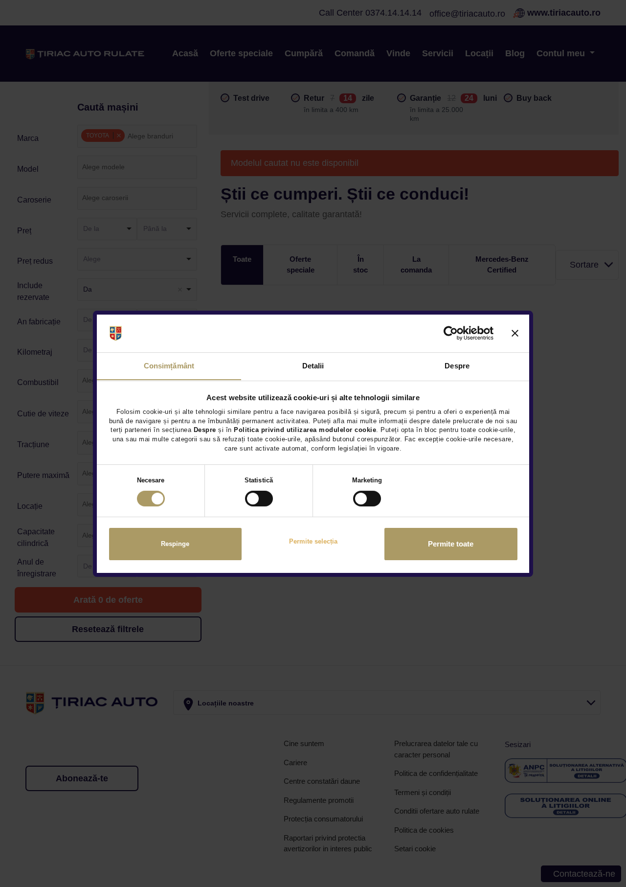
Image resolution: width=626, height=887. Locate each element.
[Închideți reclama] (515, 333)
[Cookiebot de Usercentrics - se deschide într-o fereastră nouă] (450, 333)
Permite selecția (313, 541)
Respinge (175, 543)
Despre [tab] (457, 365)
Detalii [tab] (313, 365)
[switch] (259, 498)
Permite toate (450, 544)
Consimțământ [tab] (169, 365)
